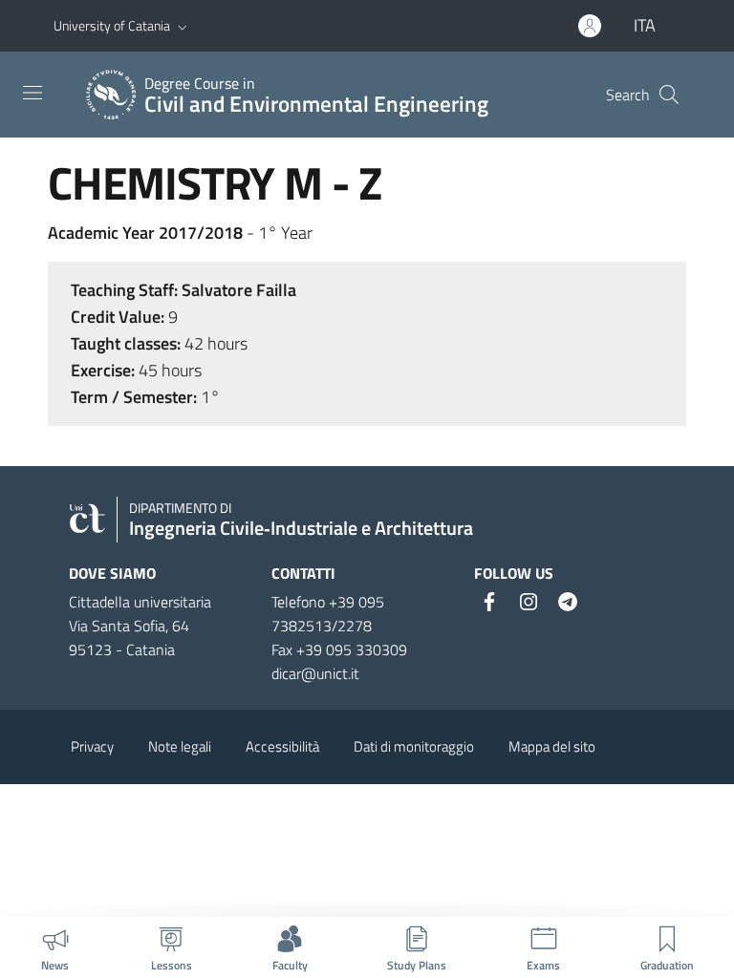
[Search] (669, 94)
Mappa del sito (551, 746)
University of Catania (112, 25)
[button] (182, 26)
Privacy (92, 746)
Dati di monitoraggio (414, 746)
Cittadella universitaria (140, 601)
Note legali (179, 746)
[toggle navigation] (32, 92)
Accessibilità (282, 746)
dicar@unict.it (315, 673)
